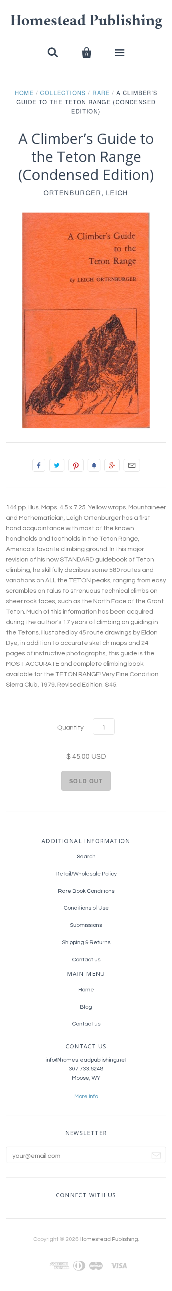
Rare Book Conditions (86, 891)
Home (24, 93)
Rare (101, 93)
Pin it (76, 465)
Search (86, 856)
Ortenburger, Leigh (86, 192)
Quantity (70, 727)
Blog (86, 1007)
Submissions (86, 925)
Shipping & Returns (86, 942)
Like (38, 465)
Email (132, 465)
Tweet (56, 465)
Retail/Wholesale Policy (86, 874)
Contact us (86, 960)
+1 (112, 465)
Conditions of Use (86, 908)
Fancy (94, 465)
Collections (63, 93)
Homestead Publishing (86, 22)
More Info (86, 1096)
